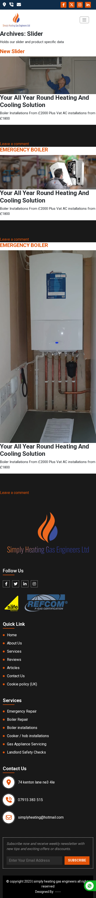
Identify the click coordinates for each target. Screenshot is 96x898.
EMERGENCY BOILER (24, 150)
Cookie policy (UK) (22, 684)
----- (58, 892)
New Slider (12, 51)
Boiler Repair (17, 719)
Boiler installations (22, 727)
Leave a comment (14, 144)
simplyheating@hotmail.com (41, 817)
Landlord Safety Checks (26, 752)
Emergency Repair (22, 711)
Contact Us (16, 676)
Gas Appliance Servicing (26, 744)
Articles (13, 668)
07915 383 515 (30, 800)
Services (14, 651)
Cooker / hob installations (28, 736)
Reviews (14, 659)
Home (12, 635)
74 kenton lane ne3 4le (36, 782)
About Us (14, 643)
